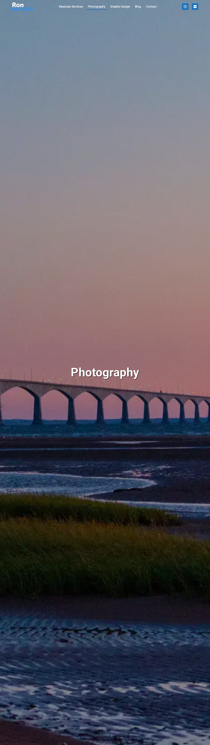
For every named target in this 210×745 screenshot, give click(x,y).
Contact (151, 6)
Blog (138, 6)
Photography (96, 6)
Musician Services (71, 6)
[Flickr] (195, 6)
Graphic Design (120, 6)
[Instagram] (185, 6)
